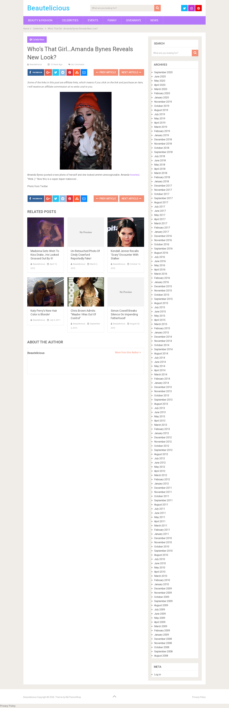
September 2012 (163, 450)
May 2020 (159, 80)
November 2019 (163, 101)
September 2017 (163, 198)
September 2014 (163, 349)
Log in (157, 674)
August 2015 (161, 303)
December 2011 (163, 487)
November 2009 (163, 592)
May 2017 (159, 215)
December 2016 (163, 236)
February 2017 (162, 227)
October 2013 (161, 395)
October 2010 (161, 546)
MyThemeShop (73, 697)
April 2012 (159, 471)
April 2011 (159, 521)
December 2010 (163, 538)
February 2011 (162, 529)
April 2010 (159, 571)
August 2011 (161, 504)
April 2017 (159, 219)
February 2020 (162, 93)
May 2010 (159, 567)
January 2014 (161, 382)
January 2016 (161, 282)
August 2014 (161, 353)
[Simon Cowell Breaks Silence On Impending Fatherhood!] (125, 292)
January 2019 (161, 135)
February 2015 (162, 328)
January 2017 (161, 231)
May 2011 (159, 517)
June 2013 (160, 412)
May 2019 (159, 118)
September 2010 (163, 550)
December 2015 (163, 286)
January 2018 (161, 181)
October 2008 (161, 647)
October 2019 (161, 105)
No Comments (77, 64)
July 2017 (159, 206)
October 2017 (161, 194)
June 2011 (160, 513)
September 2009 (163, 601)
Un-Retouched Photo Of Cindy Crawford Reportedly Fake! (85, 254)
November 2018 (163, 143)
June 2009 (160, 613)
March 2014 (160, 374)
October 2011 (161, 496)
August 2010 (161, 554)
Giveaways (133, 20)
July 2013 (159, 408)
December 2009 (163, 588)
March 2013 (160, 424)
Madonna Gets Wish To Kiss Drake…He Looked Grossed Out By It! (45, 254)
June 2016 (160, 261)
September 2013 (163, 399)
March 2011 (160, 525)
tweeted (134, 174)
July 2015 (159, 307)
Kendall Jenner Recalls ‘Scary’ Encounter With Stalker (125, 254)
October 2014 (161, 345)
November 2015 (163, 290)
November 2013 (163, 391)
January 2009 (161, 634)
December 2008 (163, 638)
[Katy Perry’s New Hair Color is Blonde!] (45, 292)
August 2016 (161, 252)
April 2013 (159, 420)
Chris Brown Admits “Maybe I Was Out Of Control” (83, 314)
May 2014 (159, 366)
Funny (112, 20)
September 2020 (163, 72)
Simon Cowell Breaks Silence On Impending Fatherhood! (124, 314)
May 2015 (159, 315)
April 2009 (159, 622)
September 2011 (163, 500)
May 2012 (159, 466)
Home (26, 28)
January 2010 (161, 584)
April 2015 (159, 319)
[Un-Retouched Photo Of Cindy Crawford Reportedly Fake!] (85, 232)
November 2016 (163, 240)
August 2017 (161, 202)
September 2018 (163, 152)
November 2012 (163, 441)
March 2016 (160, 273)
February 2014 (162, 378)
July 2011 (159, 508)
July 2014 (159, 357)
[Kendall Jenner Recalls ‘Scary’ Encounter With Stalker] (125, 232)
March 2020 (160, 89)
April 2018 (159, 168)
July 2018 (159, 156)
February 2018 (162, 177)
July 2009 (159, 609)
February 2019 (162, 131)
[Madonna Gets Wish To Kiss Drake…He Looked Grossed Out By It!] (45, 232)
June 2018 (160, 160)
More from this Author (127, 352)
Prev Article (107, 72)
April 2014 (159, 370)
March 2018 (160, 173)
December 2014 (163, 336)
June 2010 (160, 563)
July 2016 (159, 257)
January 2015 (161, 332)
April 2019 (159, 122)
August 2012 (161, 454)
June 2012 (160, 462)
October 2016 (161, 244)
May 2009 (159, 617)
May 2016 (159, 265)
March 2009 (160, 626)
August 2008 (161, 655)
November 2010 (163, 542)
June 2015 (160, 311)
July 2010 (159, 559)
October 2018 (161, 147)
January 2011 (161, 534)
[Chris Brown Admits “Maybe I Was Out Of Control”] (85, 292)
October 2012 (161, 445)
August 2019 (161, 110)
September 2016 (163, 248)
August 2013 (161, 403)
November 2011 (163, 492)
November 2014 (163, 340)
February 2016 (162, 278)
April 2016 (159, 269)
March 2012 (160, 475)
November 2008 (163, 643)
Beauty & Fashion (40, 20)
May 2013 (159, 416)
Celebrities (70, 20)
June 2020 (160, 76)
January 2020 (161, 97)
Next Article (130, 72)
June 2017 (160, 210)
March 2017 (160, 223)
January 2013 (161, 433)
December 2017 (163, 185)
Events (93, 20)
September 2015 (163, 298)
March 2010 (160, 575)
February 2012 (162, 479)
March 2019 (160, 126)
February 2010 (162, 580)
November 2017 (163, 189)
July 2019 (159, 114)
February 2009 (162, 630)
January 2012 (161, 483)
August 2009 (161, 605)
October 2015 (161, 294)
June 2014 (160, 361)
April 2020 (159, 84)
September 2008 (163, 651)
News (154, 20)
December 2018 (163, 139)
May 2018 (159, 164)
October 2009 (161, 596)
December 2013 (163, 387)
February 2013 (162, 429)
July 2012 (159, 458)
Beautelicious (48, 8)
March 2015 (160, 324)
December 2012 (163, 437)
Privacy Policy (199, 697)
